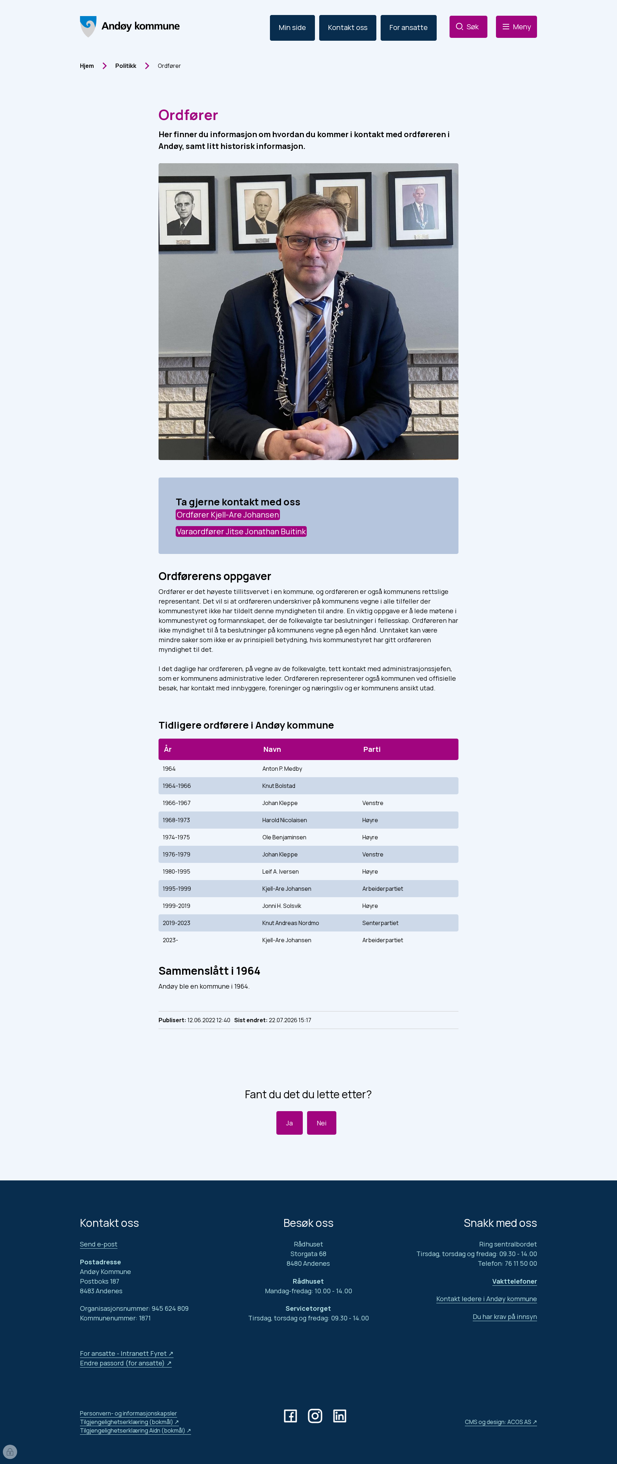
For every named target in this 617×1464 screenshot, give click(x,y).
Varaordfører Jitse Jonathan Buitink (241, 531)
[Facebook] (291, 1416)
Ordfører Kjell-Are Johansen (228, 514)
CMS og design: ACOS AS (498, 1422)
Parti (372, 749)
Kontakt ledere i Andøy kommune (486, 1298)
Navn (272, 749)
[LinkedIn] (341, 1416)
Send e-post (98, 1244)
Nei (322, 1123)
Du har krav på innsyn (505, 1316)
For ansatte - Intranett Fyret (123, 1353)
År (168, 749)
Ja (289, 1123)
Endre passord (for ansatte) (122, 1363)
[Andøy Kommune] (130, 27)
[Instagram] (316, 1416)
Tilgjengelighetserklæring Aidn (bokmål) (132, 1430)
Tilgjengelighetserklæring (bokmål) (126, 1422)
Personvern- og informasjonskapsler (128, 1413)
